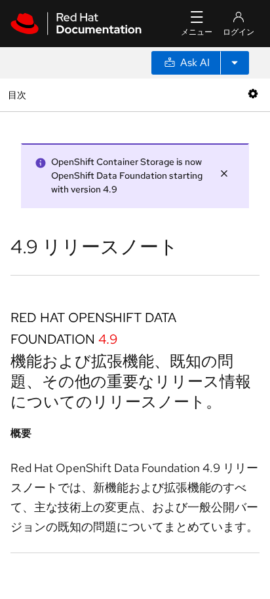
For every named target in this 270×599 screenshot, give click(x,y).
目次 (18, 94)
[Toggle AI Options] (234, 63)
